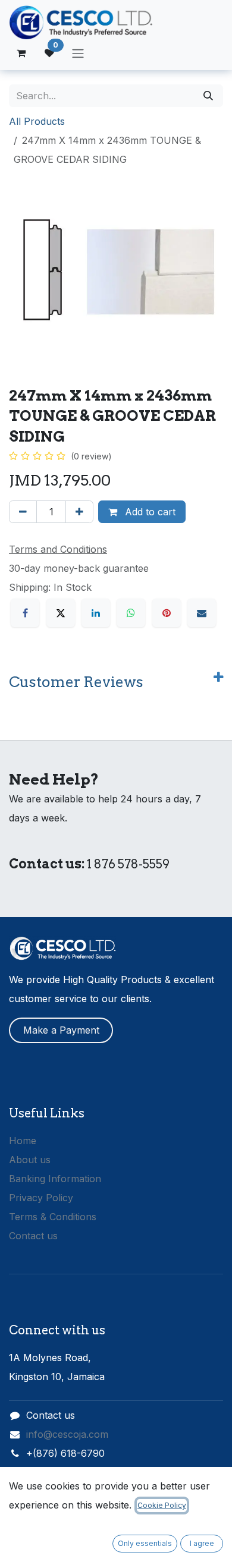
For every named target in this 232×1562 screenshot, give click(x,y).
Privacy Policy (41, 1198)
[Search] (208, 95)
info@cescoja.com (67, 1434)
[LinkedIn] (95, 613)
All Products (37, 121)
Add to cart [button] (148, 512)
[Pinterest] (166, 613)
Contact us (33, 1236)
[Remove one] (23, 511)
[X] (60, 613)
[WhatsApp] (131, 613)
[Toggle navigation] (78, 52)
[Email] (201, 613)
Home (22, 1141)
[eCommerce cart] (21, 53)
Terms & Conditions (52, 1217)
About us (30, 1160)
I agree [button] (202, 1543)
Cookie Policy (161, 1505)
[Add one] (79, 511)
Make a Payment (61, 1030)
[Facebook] (25, 613)
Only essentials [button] (145, 1543)
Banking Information (55, 1179)
